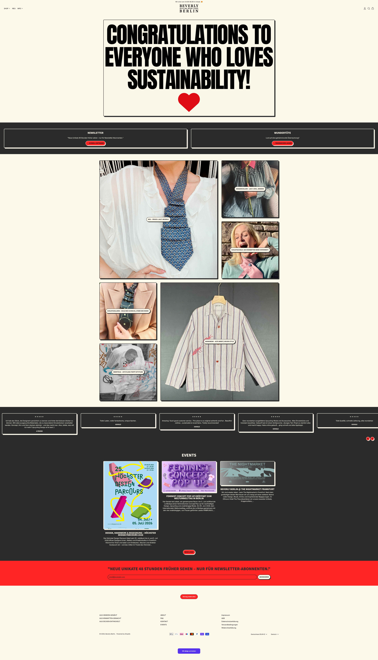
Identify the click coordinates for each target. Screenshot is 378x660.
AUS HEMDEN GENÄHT (108, 615)
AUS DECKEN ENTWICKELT (109, 621)
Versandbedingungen (229, 625)
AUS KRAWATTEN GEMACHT (110, 618)
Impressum (225, 615)
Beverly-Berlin (110, 634)
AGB (223, 618)
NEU (14, 8)
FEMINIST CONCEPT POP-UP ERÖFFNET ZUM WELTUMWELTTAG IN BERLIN (189, 497)
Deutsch (274, 634)
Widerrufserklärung (228, 628)
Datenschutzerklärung (229, 621)
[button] (368, 8)
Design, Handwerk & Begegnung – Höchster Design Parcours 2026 (130, 534)
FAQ (161, 618)
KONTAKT (164, 621)
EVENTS (163, 625)
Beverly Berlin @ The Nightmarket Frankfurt (247, 489)
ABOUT (163, 615)
